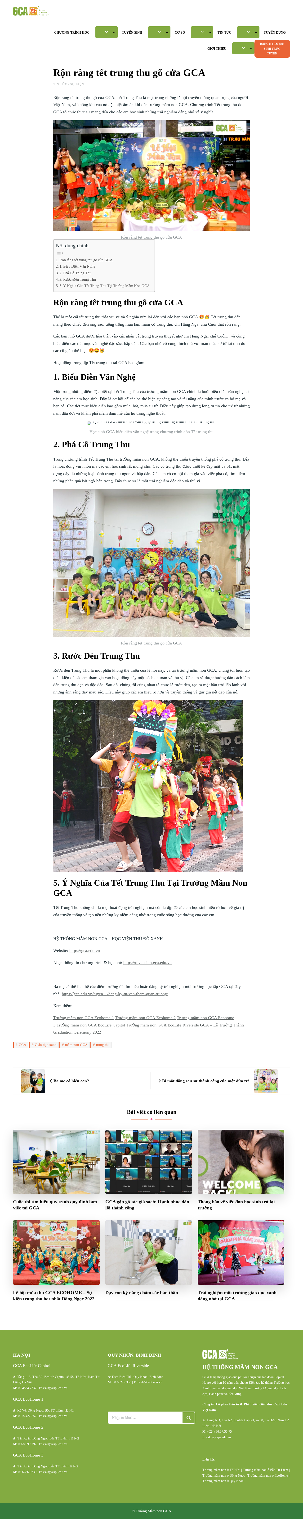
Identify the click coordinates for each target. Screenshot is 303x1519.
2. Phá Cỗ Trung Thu (75, 273)
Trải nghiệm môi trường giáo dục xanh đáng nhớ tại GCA (237, 1295)
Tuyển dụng (275, 32)
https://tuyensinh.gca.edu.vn (147, 962)
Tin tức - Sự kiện (68, 84)
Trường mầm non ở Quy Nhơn (223, 1481)
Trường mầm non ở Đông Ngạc (223, 1475)
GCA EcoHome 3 (28, 1455)
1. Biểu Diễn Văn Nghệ (77, 266)
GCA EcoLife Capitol (31, 1365)
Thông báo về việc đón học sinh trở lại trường (236, 1204)
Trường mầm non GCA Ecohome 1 (83, 1017)
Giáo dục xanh (46, 1045)
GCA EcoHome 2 (28, 1427)
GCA (22, 1045)
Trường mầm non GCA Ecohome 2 (145, 1017)
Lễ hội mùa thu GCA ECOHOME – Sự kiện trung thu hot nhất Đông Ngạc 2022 (53, 1295)
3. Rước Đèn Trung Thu (77, 279)
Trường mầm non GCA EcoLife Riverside (162, 1025)
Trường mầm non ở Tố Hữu (221, 1470)
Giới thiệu (216, 48)
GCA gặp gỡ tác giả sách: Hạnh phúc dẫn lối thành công (147, 1204)
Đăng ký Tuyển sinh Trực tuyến (272, 48)
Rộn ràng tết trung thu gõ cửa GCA (86, 260)
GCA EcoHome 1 (28, 1399)
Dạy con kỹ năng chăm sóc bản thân (141, 1292)
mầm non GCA (76, 1045)
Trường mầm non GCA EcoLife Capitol (91, 1025)
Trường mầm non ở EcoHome (267, 1475)
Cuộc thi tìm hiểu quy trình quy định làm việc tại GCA (55, 1204)
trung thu (103, 1045)
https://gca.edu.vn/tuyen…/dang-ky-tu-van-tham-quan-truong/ (115, 993)
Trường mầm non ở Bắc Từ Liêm (265, 1470)
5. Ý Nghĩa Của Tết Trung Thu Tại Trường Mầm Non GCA (104, 286)
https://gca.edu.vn (84, 950)
